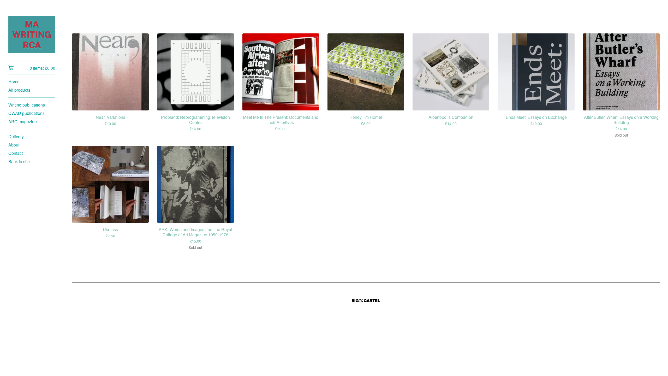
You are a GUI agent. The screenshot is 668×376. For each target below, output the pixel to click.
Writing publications (26, 105)
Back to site (19, 161)
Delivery (16, 136)
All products (19, 90)
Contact (15, 153)
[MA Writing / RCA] (31, 34)
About (13, 145)
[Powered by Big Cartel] (366, 300)
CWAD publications (26, 113)
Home (14, 82)
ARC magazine (22, 122)
